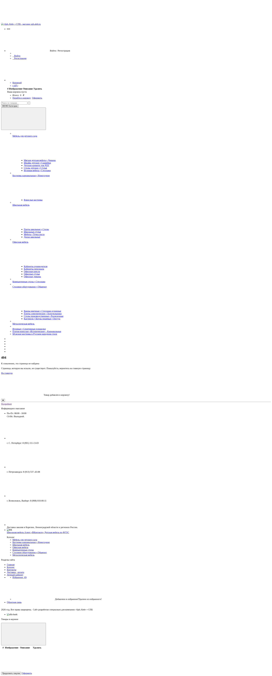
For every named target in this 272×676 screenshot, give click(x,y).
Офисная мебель (20, 242)
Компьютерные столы (23, 550)
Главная (10, 564)
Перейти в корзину (21, 98)
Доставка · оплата (15, 572)
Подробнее (6, 404)
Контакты (11, 570)
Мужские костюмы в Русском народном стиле (34, 334)
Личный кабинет (15, 575)
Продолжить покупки (11, 673)
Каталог (11, 567)
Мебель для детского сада (24, 136)
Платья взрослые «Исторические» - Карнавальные (36, 331)
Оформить (37, 98)
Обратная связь (14, 602)
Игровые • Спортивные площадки (29, 329)
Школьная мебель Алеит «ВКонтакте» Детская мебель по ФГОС (38, 532)
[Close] (23, 634)
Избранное (19, 577)
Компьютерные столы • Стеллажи (28, 281)
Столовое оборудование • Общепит (29, 287)
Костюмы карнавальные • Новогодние (31, 175)
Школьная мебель (20, 205)
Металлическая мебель (23, 324)
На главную (7, 373)
